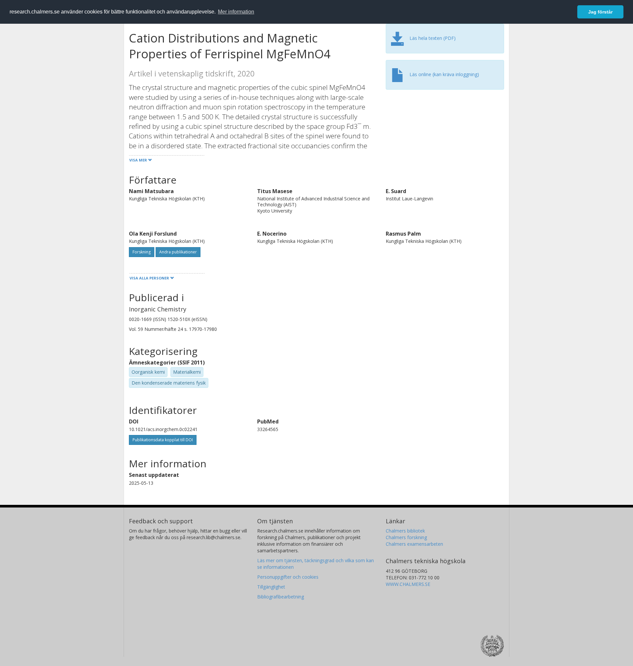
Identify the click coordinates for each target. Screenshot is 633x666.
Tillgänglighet (271, 587)
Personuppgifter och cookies (287, 577)
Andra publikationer (178, 252)
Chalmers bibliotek (405, 531)
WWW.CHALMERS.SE (408, 584)
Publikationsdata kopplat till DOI (163, 440)
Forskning (142, 252)
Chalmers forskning (406, 537)
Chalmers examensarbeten (414, 544)
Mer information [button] (236, 11)
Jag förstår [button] (600, 11)
